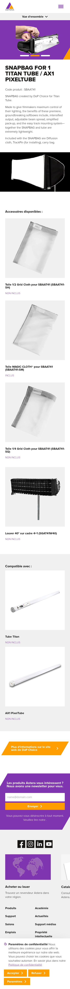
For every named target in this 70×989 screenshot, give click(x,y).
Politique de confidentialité (25, 965)
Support (10, 916)
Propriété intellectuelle (43, 934)
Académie (41, 908)
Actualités (41, 916)
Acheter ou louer (17, 886)
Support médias (45, 924)
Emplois (10, 932)
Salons (9, 924)
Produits (10, 908)
